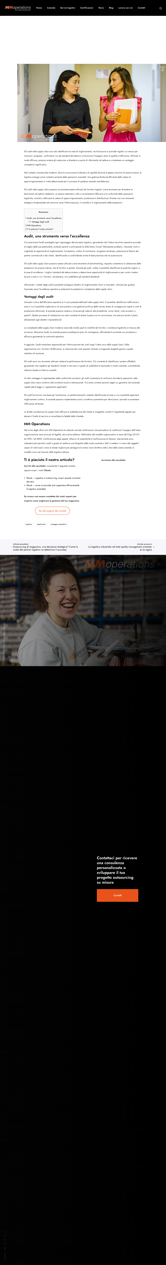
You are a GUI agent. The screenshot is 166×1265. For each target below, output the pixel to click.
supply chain (41, 524)
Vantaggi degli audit (39, 221)
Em (5, 1244)
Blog (39, 21)
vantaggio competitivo (59, 524)
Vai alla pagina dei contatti (52, 511)
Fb (5, 1239)
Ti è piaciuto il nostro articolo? (39, 229)
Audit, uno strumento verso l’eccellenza (43, 218)
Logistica (29, 524)
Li (5, 1231)
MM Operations (33, 225)
